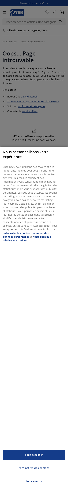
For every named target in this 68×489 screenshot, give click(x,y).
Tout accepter (34, 454)
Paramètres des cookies (34, 468)
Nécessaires (34, 481)
